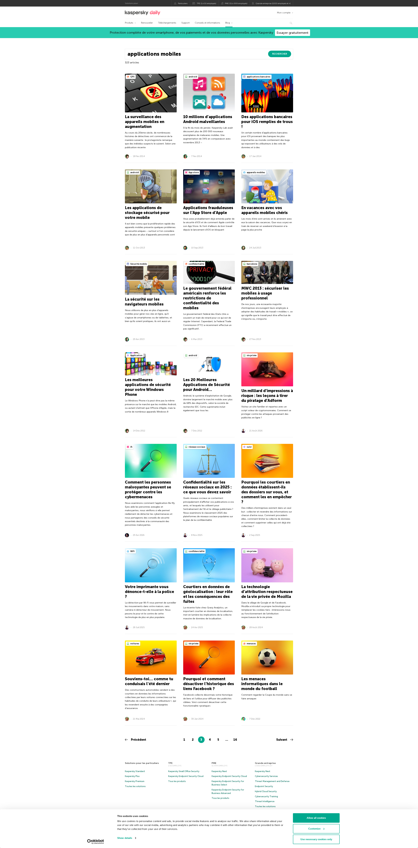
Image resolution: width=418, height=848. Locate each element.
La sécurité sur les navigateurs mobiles (144, 301)
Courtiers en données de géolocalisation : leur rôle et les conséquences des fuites (208, 594)
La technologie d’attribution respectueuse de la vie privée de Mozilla (267, 591)
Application (136, 355)
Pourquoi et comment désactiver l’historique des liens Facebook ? (208, 683)
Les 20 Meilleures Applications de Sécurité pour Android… (206, 384)
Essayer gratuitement (292, 33)
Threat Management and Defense (272, 781)
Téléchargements (167, 22)
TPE (170, 763)
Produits (129, 22)
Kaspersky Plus (132, 776)
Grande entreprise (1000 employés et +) (273, 3)
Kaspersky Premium (134, 781)
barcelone (251, 264)
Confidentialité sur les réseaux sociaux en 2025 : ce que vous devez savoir (207, 487)
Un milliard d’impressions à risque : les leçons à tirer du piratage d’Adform (267, 395)
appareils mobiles (255, 172)
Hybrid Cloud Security (266, 791)
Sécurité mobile (138, 264)
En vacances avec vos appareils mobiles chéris (264, 210)
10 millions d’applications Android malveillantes (207, 119)
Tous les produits (177, 781)
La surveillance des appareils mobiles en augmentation (144, 121)
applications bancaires (258, 76)
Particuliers (182, 3)
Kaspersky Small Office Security (183, 771)
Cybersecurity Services (266, 776)
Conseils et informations (207, 22)
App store (193, 172)
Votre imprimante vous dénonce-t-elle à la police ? (149, 591)
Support (185, 22)
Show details (124, 838)
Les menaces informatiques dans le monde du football (262, 683)
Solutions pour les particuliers (142, 763)
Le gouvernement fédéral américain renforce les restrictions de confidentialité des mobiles (207, 298)
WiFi (132, 551)
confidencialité (196, 551)
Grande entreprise (265, 763)
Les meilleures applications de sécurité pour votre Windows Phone (148, 387)
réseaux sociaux (196, 447)
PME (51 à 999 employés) (236, 3)
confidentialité (196, 264)
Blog (227, 22)
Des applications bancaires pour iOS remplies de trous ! (267, 121)
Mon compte (283, 12)
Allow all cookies (316, 817)
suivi (249, 447)
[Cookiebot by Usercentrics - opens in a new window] (95, 841)
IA (131, 447)
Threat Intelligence (264, 801)
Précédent (138, 739)
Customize (314, 828)
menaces (251, 643)
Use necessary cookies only (316, 839)
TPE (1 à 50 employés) (206, 3)
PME (214, 763)
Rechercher (279, 53)
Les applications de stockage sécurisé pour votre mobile (147, 212)
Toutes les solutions (135, 786)
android (192, 76)
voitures (134, 643)
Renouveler (147, 22)
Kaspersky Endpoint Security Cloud (185, 776)
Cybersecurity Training (266, 796)
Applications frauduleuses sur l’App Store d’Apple (208, 210)
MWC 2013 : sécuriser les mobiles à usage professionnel (265, 293)
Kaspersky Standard (135, 771)
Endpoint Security (264, 786)
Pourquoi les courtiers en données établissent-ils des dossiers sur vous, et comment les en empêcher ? (266, 492)
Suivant (282, 739)
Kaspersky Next (219, 771)
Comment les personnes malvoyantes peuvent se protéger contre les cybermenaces (148, 489)
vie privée (251, 355)
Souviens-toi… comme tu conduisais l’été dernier (149, 681)
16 (235, 739)
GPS (132, 76)
